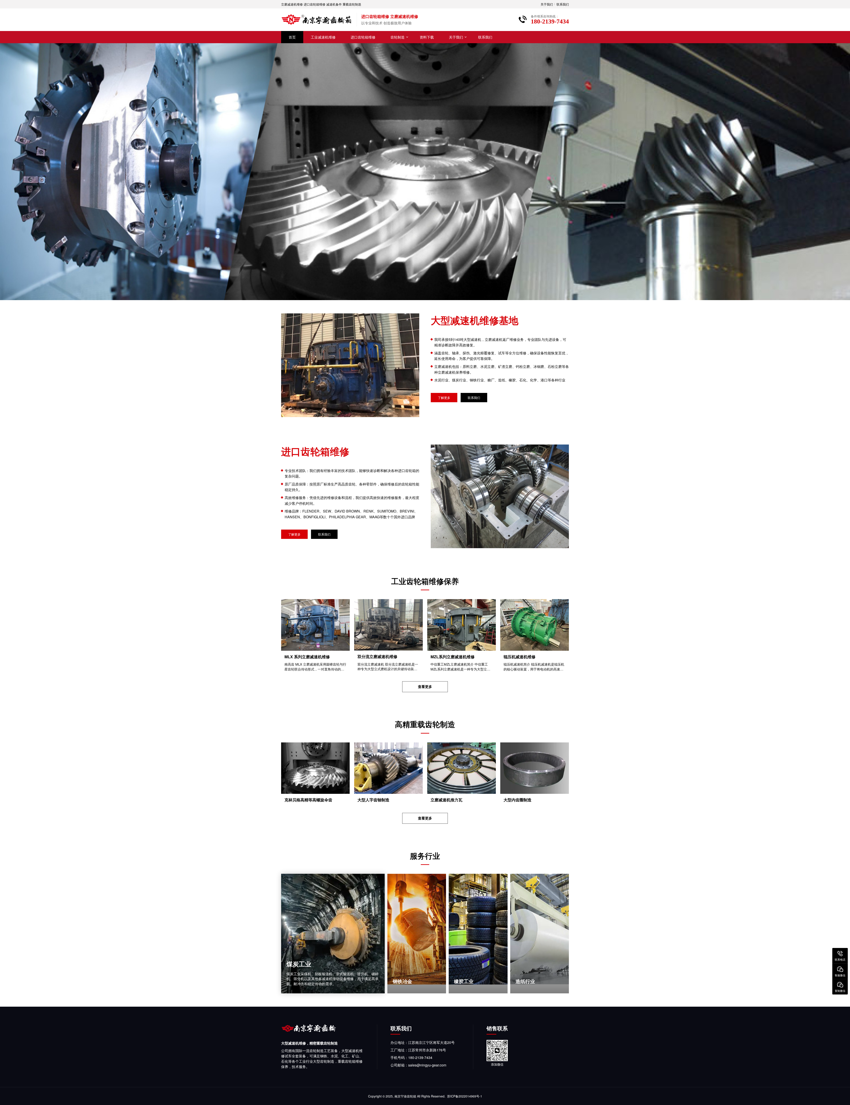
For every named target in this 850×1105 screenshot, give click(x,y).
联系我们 (562, 4)
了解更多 (444, 397)
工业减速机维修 (323, 37)
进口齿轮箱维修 (363, 37)
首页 (292, 37)
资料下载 (427, 37)
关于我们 (547, 4)
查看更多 (425, 686)
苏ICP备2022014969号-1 (464, 1096)
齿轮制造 (397, 37)
